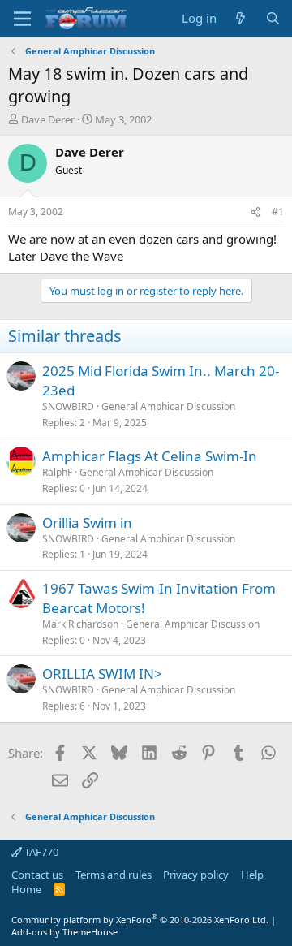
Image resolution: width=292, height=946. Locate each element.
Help (252, 874)
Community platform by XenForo (139, 920)
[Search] (273, 18)
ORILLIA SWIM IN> (102, 673)
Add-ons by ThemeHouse (64, 932)
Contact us (37, 874)
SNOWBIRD (68, 406)
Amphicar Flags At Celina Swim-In (149, 456)
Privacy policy (196, 874)
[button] (22, 18)
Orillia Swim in (87, 522)
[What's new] (240, 18)
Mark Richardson (80, 624)
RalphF (57, 472)
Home (26, 889)
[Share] (255, 212)
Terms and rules (113, 874)
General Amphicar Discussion (168, 406)
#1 (278, 211)
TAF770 (40, 851)
